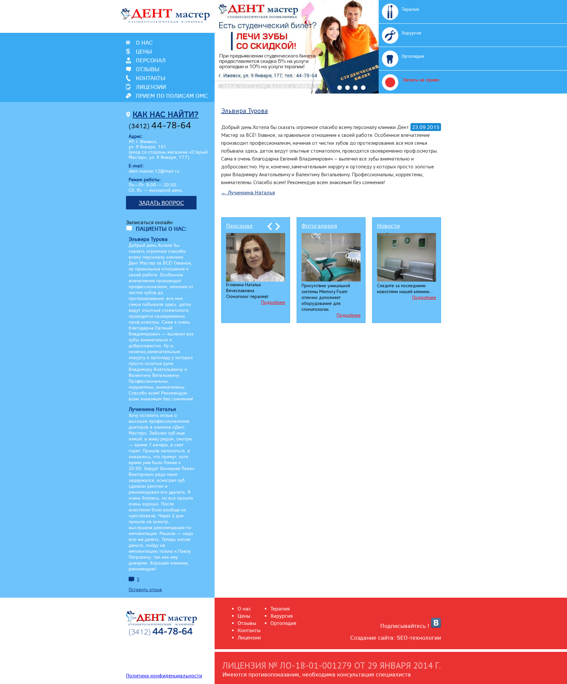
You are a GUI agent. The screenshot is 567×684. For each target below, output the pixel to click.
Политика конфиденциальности (164, 675)
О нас (144, 42)
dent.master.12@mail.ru (154, 171)
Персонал (151, 60)
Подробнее (273, 302)
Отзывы (147, 69)
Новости (388, 225)
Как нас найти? (166, 114)
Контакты (150, 78)
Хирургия (411, 32)
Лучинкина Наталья (248, 192)
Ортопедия (413, 56)
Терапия (410, 9)
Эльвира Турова (244, 111)
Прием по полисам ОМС (172, 95)
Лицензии (151, 86)
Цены (144, 51)
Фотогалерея (319, 225)
